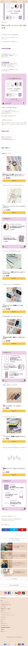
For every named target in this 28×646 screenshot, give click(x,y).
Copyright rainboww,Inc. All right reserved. (14, 637)
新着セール (3, 610)
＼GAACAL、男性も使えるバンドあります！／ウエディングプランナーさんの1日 (19, 564)
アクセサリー (3, 619)
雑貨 (1, 621)
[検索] (4, 1)
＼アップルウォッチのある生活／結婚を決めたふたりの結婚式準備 (19, 555)
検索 (1, 600)
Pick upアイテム (4, 623)
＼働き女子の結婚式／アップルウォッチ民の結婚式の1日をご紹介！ (19, 573)
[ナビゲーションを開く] (1, 1)
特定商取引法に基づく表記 (6, 604)
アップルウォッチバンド (5, 612)
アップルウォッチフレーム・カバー (7, 615)
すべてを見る (14, 578)
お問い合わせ (3, 606)
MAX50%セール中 (4, 625)
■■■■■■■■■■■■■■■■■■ (5, 627)
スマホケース (3, 617)
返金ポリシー (3, 631)
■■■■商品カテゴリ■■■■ (5, 608)
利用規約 (2, 629)
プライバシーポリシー (5, 602)
